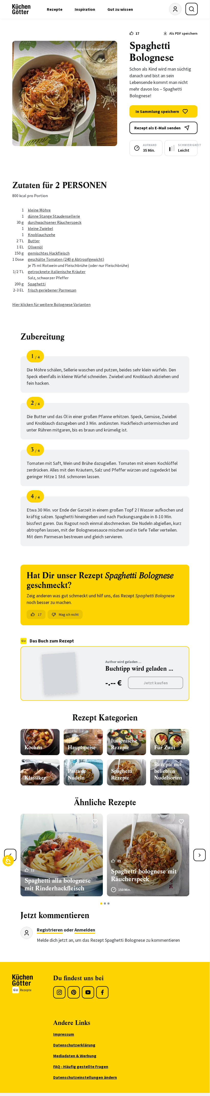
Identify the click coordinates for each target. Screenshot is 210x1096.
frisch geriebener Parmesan (52, 290)
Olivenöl (35, 246)
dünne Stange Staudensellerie (54, 216)
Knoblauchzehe (41, 234)
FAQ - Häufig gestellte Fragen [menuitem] (80, 1066)
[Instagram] (59, 992)
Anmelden (84, 930)
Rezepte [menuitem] (54, 9)
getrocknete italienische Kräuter (56, 271)
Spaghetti (37, 283)
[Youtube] (88, 992)
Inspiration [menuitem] (85, 9)
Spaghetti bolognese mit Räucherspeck (143, 875)
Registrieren (50, 930)
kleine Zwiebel (40, 228)
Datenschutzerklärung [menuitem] (74, 1044)
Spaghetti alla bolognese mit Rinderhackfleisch (58, 884)
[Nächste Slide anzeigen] (199, 855)
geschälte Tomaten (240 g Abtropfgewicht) (66, 259)
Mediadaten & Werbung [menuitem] (74, 1055)
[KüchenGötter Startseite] (21, 9)
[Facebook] (102, 992)
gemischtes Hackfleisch (49, 253)
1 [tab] (101, 903)
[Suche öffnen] (191, 9)
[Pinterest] (74, 992)
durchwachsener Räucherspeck (54, 222)
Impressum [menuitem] (63, 1034)
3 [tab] (108, 903)
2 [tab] (105, 903)
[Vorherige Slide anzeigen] (10, 855)
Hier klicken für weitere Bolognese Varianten (51, 304)
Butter (34, 240)
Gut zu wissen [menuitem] (120, 9)
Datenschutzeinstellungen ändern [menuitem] (85, 1077)
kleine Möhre (39, 210)
